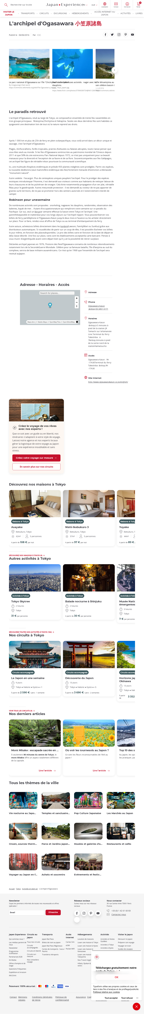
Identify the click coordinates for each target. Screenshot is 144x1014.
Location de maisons (86, 939)
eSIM (68, 945)
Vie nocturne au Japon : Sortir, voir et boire (23, 813)
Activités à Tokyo (20, 595)
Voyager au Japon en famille (23, 875)
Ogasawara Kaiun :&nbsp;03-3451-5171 (98, 307)
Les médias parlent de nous (17, 943)
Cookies (90, 997)
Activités (126, 13)
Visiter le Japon (8, 13)
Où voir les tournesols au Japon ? (87, 750)
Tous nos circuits (33, 942)
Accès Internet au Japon (104, 13)
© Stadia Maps (41, 322)
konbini (64, 226)
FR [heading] (84, 5)
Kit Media (12, 960)
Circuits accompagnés (22, 672)
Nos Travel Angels (85, 960)
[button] (9, 70)
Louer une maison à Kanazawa (85, 950)
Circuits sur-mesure (31, 955)
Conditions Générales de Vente (42, 998)
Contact (13, 997)
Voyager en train (124, 946)
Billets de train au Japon (51, 942)
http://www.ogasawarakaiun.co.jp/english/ (108, 382)
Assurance (81, 997)
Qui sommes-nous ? (16, 939)
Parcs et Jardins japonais (56, 844)
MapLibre (31, 322)
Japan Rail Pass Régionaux (52, 946)
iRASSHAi (12, 975)
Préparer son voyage (126, 942)
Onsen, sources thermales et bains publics (23, 844)
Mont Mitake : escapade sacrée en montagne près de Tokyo (34, 750)
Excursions (60, 13)
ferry (37, 211)
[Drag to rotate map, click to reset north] (77, 306)
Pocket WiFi (70, 949)
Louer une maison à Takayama (85, 956)
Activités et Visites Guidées (108, 940)
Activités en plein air (30, 889)
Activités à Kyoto (107, 948)
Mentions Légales (22, 998)
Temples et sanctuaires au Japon (56, 813)
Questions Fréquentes (17, 969)
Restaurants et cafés (119, 844)
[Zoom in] (77, 298)
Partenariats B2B (15, 957)
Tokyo (18, 889)
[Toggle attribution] (77, 322)
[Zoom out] (77, 302)
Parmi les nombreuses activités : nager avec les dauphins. (76, 86)
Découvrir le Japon (125, 939)
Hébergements (80, 13)
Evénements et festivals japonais (88, 875)
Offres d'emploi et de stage (17, 964)
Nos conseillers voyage (33, 961)
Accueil (12, 889)
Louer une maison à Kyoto (88, 946)
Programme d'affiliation (13, 952)
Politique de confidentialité (62, 998)
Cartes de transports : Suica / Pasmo (53, 950)
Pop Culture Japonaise (87, 813)
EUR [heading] (93, 5)
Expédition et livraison (17, 972)
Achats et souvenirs (53, 875)
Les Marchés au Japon (120, 813)
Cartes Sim (70, 942)
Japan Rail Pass (48, 939)
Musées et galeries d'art (88, 844)
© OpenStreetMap (68, 322)
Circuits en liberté (34, 951)
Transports (28, 13)
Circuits (44, 13)
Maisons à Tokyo (20, 521)
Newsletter (13, 948)
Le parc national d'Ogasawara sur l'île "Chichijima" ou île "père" (39, 85)
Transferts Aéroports (50, 955)
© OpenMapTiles (54, 322)
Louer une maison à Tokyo (88, 942)
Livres (139, 13)
